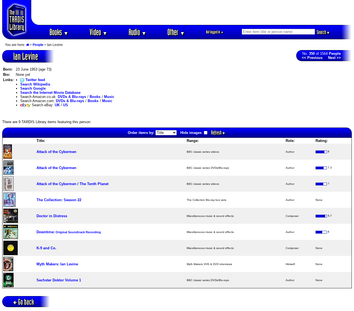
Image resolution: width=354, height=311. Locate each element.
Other (176, 32)
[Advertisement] (191, 12)
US (65, 105)
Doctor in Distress (52, 216)
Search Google (33, 88)
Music (109, 97)
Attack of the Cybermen (56, 152)
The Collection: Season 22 (59, 200)
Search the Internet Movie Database (50, 92)
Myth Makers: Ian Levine (57, 264)
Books (59, 32)
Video (99, 32)
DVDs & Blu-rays (72, 97)
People (38, 45)
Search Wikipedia (35, 84)
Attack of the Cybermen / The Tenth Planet (72, 184)
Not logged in (214, 32)
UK (57, 105)
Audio (138, 32)
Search (322, 32)
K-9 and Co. (46, 248)
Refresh (216, 132)
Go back (26, 301)
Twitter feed (34, 80)
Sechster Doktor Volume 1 (59, 280)
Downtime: (69, 232)
